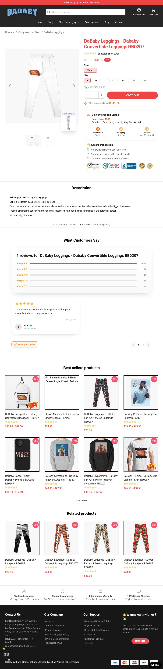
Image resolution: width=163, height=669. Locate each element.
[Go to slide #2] (50, 140)
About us (49, 621)
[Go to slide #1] (33, 140)
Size (86, 75)
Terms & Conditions (54, 625)
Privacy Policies (52, 630)
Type (86, 65)
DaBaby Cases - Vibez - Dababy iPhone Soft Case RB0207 (19, 479)
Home (8, 32)
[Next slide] (74, 85)
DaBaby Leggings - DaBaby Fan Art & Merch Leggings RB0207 (99, 418)
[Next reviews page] (149, 345)
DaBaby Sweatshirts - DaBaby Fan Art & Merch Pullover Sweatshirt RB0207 (101, 479)
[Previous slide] (10, 85)
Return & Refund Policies (96, 630)
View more (81, 500)
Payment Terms (92, 625)
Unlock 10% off (6, 655)
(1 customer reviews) (108, 53)
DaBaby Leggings (54, 32)
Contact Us (89, 634)
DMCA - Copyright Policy (57, 634)
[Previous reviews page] (133, 345)
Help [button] (157, 665)
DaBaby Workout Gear (27, 32)
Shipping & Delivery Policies (97, 621)
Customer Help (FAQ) (94, 639)
